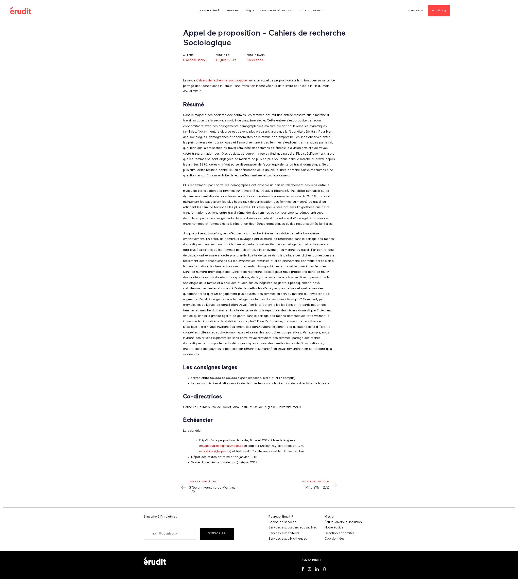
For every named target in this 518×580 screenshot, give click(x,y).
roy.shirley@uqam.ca (215, 451)
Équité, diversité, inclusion (343, 522)
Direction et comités (340, 533)
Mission (330, 516)
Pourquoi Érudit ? (281, 516)
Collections (255, 60)
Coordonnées (335, 538)
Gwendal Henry (194, 60)
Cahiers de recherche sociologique (221, 80)
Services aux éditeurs (284, 533)
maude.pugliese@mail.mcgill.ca (221, 446)
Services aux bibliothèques (288, 538)
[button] (415, 10)
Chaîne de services (282, 522)
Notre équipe (334, 527)
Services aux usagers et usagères (293, 527)
